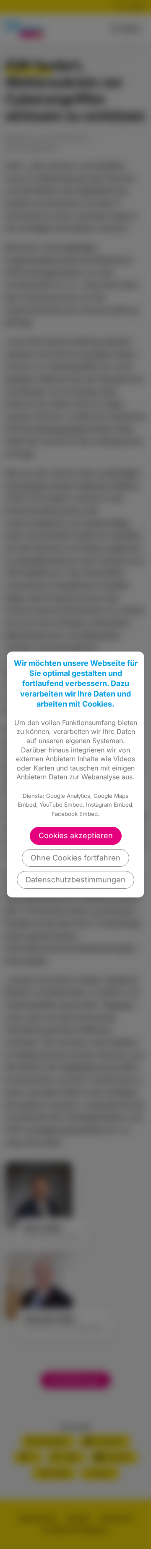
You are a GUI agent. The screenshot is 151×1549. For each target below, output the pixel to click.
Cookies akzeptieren (76, 835)
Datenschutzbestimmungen (75, 879)
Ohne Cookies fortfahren (75, 857)
